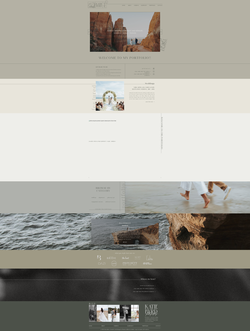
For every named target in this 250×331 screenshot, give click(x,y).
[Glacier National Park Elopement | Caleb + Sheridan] (107, 130)
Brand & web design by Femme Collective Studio (122, 329)
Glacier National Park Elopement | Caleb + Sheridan (102, 141)
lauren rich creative (144, 329)
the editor (107, 329)
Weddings (150, 83)
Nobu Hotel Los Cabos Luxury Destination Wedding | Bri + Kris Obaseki (143, 89)
